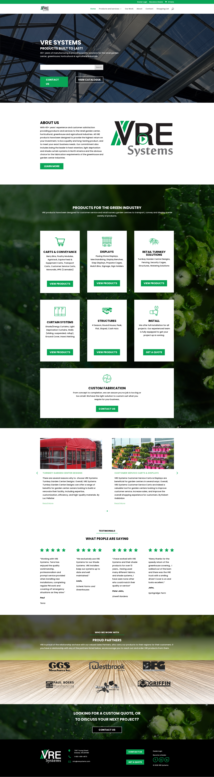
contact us (135, 751)
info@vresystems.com (81, 761)
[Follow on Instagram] (161, 759)
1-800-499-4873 (80, 756)
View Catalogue (89, 79)
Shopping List (163, 9)
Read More (93, 503)
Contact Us (52, 82)
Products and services (109, 9)
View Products (60, 283)
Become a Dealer (156, 2)
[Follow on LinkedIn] (166, 759)
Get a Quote (154, 352)
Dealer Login (142, 2)
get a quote (135, 762)
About (139, 9)
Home (93, 9)
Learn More (51, 166)
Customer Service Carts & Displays (110, 472)
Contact (149, 9)
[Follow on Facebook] (155, 759)
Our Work (129, 9)
